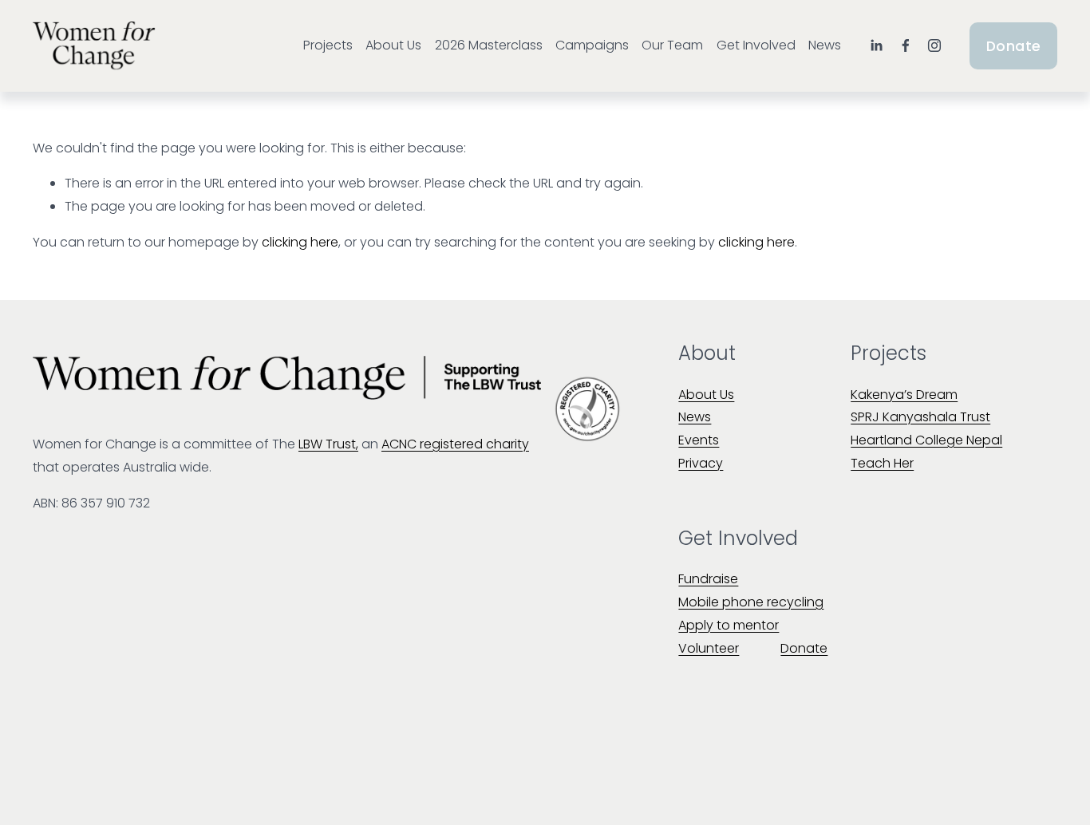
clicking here (300, 242)
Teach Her (882, 463)
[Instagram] (934, 45)
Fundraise (708, 579)
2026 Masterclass (489, 45)
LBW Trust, (328, 444)
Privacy (700, 463)
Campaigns (592, 45)
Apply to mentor (728, 625)
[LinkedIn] (876, 45)
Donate (1013, 46)
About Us (393, 45)
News (824, 45)
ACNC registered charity (455, 444)
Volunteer (708, 648)
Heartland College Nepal (926, 440)
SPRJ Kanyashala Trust (920, 417)
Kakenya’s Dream (904, 394)
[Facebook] (906, 45)
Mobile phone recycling (750, 602)
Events (698, 440)
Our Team (672, 45)
